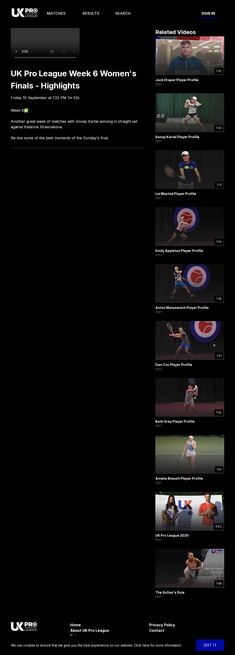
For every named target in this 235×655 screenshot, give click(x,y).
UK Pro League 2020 (172, 535)
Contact (156, 630)
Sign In (208, 13)
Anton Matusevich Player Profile (182, 308)
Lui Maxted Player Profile (175, 194)
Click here (141, 645)
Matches (56, 13)
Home (75, 625)
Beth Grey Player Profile (175, 421)
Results (91, 13)
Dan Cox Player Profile (173, 365)
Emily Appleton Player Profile (179, 251)
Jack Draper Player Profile (177, 80)
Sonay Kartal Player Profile (177, 137)
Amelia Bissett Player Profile (179, 478)
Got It (210, 645)
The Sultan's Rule (170, 592)
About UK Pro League (89, 630)
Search (123, 13)
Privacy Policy (162, 625)
